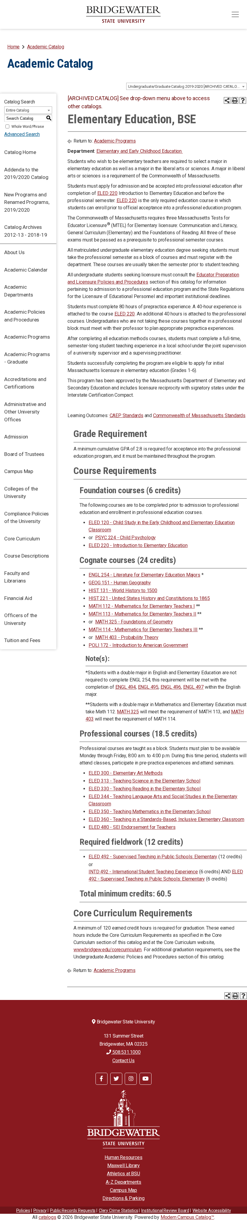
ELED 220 (107, 193)
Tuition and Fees (22, 640)
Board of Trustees (24, 454)
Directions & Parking (123, 1198)
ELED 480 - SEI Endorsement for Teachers (132, 827)
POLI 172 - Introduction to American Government (138, 645)
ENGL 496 (171, 687)
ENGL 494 (125, 687)
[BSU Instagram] (131, 1079)
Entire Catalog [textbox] (17, 110)
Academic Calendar (26, 270)
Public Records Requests (72, 1210)
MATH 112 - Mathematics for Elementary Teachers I (142, 606)
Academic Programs (27, 337)
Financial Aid (18, 598)
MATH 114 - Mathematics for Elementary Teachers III (143, 629)
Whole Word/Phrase (27, 127)
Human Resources (123, 1157)
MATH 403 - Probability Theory (126, 637)
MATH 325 (128, 712)
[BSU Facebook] (101, 1079)
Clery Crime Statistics (118, 1210)
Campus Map (18, 471)
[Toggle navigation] (235, 14)
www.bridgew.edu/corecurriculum (107, 949)
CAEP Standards (126, 415)
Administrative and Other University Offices (25, 412)
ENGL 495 (148, 687)
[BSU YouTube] (145, 1079)
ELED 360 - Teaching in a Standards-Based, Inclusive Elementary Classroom (166, 819)
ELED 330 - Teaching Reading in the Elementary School (145, 789)
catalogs (47, 1217)
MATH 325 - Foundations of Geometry (134, 622)
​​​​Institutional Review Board (165, 1210)
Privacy (40, 1210)
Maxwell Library (123, 1165)
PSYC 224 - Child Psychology (125, 537)
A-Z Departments (123, 1182)
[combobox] (186, 86)
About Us (14, 252)
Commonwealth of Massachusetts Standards (199, 415)
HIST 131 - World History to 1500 (123, 590)
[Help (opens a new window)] (242, 100)
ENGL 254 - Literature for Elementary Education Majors (144, 575)
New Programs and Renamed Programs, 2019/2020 (26, 202)
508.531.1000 (125, 1052)
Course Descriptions (26, 556)
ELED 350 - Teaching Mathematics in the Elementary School (150, 811)
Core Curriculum (22, 539)
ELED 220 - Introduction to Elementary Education (138, 545)
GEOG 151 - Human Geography (120, 583)
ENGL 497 (193, 687)
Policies (23, 1210)
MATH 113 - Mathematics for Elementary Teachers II (142, 614)
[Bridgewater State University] (123, 1119)
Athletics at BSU (123, 1173)
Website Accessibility (211, 1210)
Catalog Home (20, 152)
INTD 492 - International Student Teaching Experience (143, 872)
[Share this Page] (227, 100)
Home (13, 47)
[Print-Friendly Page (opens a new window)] (235, 100)
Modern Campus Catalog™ (187, 1217)
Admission (16, 437)
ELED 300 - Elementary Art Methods (125, 773)
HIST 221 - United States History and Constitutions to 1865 (149, 598)
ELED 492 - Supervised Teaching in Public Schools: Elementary (153, 857)
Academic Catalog (45, 47)
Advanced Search (22, 134)
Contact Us (123, 1060)
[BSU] (123, 14)
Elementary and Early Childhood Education (139, 151)
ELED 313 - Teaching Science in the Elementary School (144, 781)
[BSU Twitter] (116, 1079)
